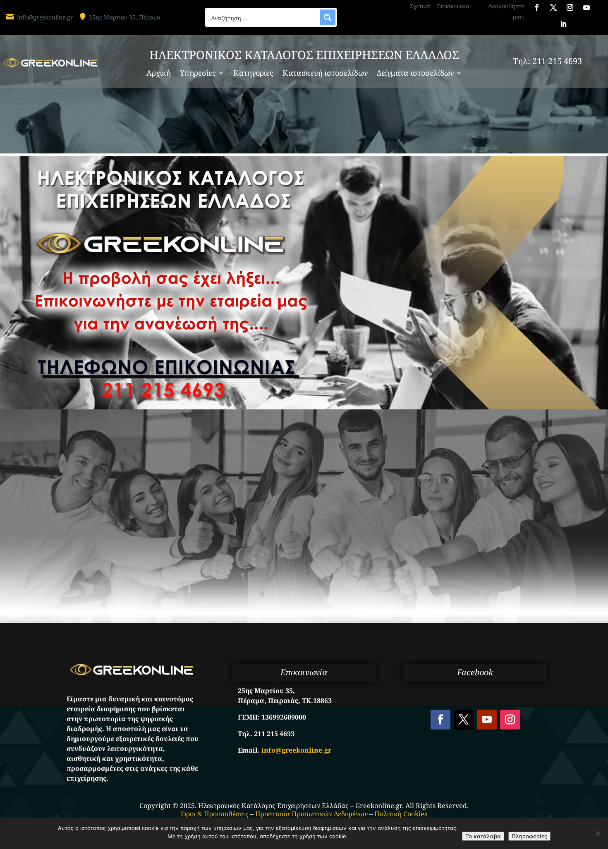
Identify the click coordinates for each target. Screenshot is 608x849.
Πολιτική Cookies (400, 813)
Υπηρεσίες (198, 74)
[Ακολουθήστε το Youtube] (586, 7)
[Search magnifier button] (327, 17)
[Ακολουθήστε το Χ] (553, 7)
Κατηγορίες (253, 74)
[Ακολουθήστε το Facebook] (536, 7)
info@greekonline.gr (45, 17)
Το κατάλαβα (483, 836)
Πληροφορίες (529, 836)
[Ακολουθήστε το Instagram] (570, 7)
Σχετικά (420, 6)
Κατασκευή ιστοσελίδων (325, 74)
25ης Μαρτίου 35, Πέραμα (124, 17)
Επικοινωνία (453, 6)
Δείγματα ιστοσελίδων (415, 74)
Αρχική (158, 74)
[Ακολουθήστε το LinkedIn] (563, 24)
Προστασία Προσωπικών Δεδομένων (311, 813)
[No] (598, 833)
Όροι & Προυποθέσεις (215, 813)
